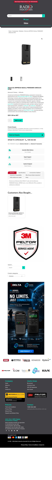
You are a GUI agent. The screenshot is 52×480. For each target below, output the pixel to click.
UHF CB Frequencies (32, 387)
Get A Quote (30, 389)
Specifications (22, 172)
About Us (7, 385)
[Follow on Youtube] (17, 431)
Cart (26, 20)
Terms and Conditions (10, 407)
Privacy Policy (8, 409)
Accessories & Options (35, 172)
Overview (12, 172)
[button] (42, 39)
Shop (6, 387)
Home (10, 31)
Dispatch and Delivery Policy (12, 413)
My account (30, 383)
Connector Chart (31, 385)
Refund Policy (8, 411)
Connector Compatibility (16, 175)
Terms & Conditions (33, 445)
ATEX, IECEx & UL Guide (16, 177)
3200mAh (33, 105)
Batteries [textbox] (15, 276)
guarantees (10, 104)
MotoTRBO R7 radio (29, 110)
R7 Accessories (38, 143)
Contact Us (7, 389)
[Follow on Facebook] (6, 431)
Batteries (21, 31)
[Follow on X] (9, 431)
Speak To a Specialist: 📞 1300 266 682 (22, 140)
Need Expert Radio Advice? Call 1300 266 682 (26, 1)
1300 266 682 (31, 407)
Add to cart (18, 120)
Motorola (26, 143)
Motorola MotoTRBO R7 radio (25, 96)
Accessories (15, 31)
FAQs (27, 177)
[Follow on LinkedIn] (14, 431)
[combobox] (16, 276)
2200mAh (26, 105)
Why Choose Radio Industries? (33, 175)
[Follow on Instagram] (12, 431)
